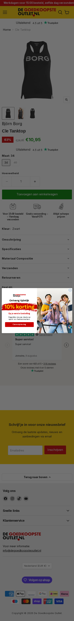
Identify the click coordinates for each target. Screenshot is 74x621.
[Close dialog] (70, 290)
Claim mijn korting (19, 324)
